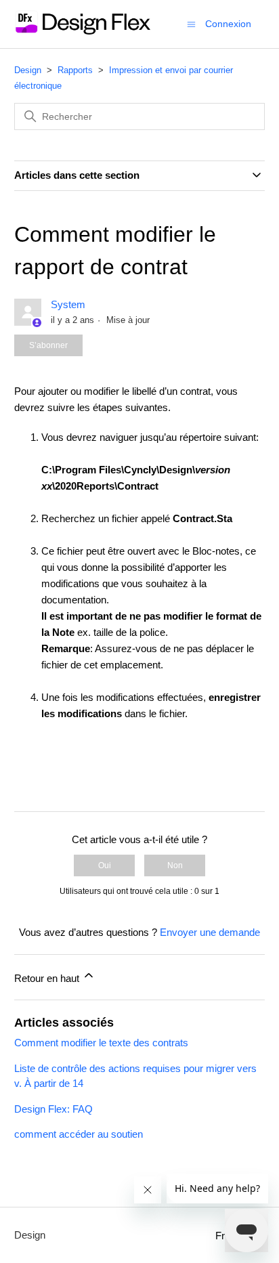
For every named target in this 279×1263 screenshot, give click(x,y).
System (68, 304)
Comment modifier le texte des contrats (101, 1042)
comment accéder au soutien (78, 1134)
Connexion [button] (228, 23)
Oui (104, 865)
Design (27, 70)
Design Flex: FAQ (53, 1109)
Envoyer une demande (210, 932)
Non (175, 865)
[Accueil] (82, 31)
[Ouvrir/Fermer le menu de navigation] (191, 23)
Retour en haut (48, 978)
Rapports (75, 70)
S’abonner (48, 345)
